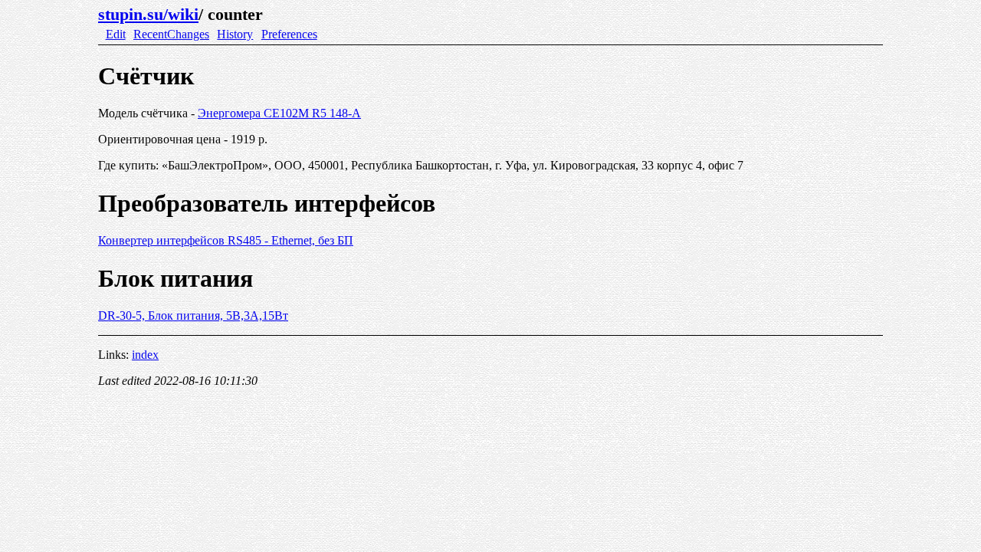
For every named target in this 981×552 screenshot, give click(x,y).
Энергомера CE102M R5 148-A (279, 113)
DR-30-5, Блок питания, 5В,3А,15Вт (193, 315)
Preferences (289, 34)
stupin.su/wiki (148, 14)
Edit (116, 34)
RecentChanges (171, 34)
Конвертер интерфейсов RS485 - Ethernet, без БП (225, 240)
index (145, 354)
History (235, 34)
